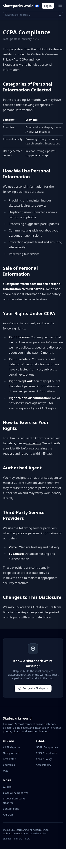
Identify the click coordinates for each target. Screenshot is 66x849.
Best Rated (9, 759)
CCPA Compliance (46, 753)
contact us (33, 443)
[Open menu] (60, 6)
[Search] (60, 14)
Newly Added (11, 753)
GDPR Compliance (47, 747)
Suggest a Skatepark (35, 688)
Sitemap (7, 838)
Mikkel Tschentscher (36, 833)
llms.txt (18, 838)
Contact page (11, 808)
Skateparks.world (20, 5)
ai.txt (27, 838)
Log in (48, 5)
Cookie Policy (44, 759)
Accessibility (43, 765)
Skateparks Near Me (15, 792)
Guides (7, 786)
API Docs (8, 814)
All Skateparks (11, 747)
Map (5, 770)
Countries (9, 765)
